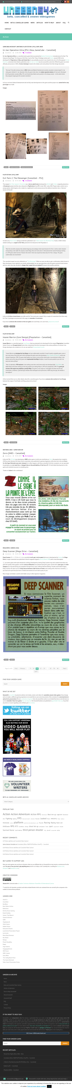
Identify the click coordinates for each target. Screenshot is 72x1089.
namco (62, 818)
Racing (47, 822)
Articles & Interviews (9, 988)
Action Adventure (20, 814)
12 (40, 668)
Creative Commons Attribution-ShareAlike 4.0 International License (36, 883)
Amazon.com (60, 866)
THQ (45, 830)
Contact (8, 29)
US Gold (13, 459)
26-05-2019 (18, 554)
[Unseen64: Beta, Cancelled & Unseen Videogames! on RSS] (68, 2)
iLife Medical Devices (8, 847)
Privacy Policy (7, 1008)
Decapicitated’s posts (38, 347)
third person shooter (33, 829)
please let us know (53, 321)
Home (7, 23)
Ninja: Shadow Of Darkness (53, 355)
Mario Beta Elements (8, 935)
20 (50, 668)
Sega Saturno (6, 946)
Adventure (44, 814)
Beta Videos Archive (8, 906)
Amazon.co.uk (14, 868)
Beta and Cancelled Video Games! (19, 841)
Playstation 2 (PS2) (29, 47)
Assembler (5, 902)
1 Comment (28, 53)
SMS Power (6, 951)
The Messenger (31, 261)
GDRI (4, 920)
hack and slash (26, 818)
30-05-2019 (18, 340)
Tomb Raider (59, 364)
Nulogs (5, 940)
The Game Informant (8, 960)
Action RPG (36, 814)
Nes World (5, 937)
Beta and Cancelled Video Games (12, 985)
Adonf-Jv (5, 899)
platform (18, 822)
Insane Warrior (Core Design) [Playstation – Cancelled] (27, 337)
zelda (58, 830)
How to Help (49, 23)
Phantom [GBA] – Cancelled (11, 1070)
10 (33, 668)
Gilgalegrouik (6, 922)
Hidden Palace (6, 926)
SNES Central (6, 953)
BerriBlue (5, 904)
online (11, 823)
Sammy (60, 557)
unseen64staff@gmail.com (12, 1)
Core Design (26, 343)
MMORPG (54, 819)
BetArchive (5, 908)
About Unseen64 (8, 995)
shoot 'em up (33, 826)
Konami (37, 819)
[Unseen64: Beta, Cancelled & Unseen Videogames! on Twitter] (63, 2)
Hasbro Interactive (15, 167)
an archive (12, 695)
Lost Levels (6, 933)
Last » (36, 671)
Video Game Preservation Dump (11, 962)
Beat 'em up (52, 814)
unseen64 (53, 830)
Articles (39, 23)
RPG (12, 826)
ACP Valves (6, 841)
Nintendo (20, 47)
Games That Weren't (8, 915)
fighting (15, 819)
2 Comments (28, 181)
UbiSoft (48, 184)
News (33, 23)
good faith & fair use (57, 701)
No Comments (29, 340)
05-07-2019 (18, 181)
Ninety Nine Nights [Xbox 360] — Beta (14, 1054)
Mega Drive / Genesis (9, 548)
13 (44, 668)
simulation (42, 826)
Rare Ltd (59, 823)
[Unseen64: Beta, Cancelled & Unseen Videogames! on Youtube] (65, 2)
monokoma (8, 53)
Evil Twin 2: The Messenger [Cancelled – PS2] (23, 178)
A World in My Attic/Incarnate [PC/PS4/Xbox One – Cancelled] (20, 1062)
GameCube (6, 47)
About (58, 23)
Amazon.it (5, 868)
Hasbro (52, 58)
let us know (32, 703)
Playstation (7, 334)
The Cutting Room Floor (9, 958)
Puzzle (41, 823)
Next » (65, 668)
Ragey (4, 944)
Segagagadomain (7, 949)
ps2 (37, 823)
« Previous (22, 668)
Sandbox (21, 826)
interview (33, 818)
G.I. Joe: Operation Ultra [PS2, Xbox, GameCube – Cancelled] (29, 50)
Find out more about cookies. (36, 1086)
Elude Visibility (6, 913)
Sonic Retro (6, 955)
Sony (37, 47)
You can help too (26, 701)
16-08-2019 (18, 53)
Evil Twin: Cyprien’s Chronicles (17, 184)
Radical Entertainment (47, 56)
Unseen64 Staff (8, 998)
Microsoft (12, 47)
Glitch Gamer (6, 924)
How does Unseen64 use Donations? (39, 1026)
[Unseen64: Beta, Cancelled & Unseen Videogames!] (31, 12)
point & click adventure (30, 823)
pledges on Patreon (45, 1028)
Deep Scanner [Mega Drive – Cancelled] (20, 551)
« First (15, 668)
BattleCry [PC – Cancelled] (11, 1066)
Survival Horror (8, 830)
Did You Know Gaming (9, 911)
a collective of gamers (27, 699)
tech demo (18, 830)
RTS (16, 826)
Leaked (43, 818)
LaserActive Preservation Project (11, 931)
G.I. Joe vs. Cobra (34, 62)
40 (57, 668)
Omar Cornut (13, 241)
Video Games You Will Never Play (45, 241)
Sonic (46, 826)
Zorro (50, 459)
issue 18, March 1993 (44, 559)
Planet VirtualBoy (7, 942)
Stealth (61, 826)
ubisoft (48, 830)
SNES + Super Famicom (16, 450)
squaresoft (56, 826)
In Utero (55, 184)
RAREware (6, 826)
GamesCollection (7, 917)
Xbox (41, 47)
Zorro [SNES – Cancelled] (14, 453)
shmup (26, 826)
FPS (19, 818)
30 (54, 668)
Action (6, 167)
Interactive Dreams (8, 928)
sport (51, 826)
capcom (59, 814)
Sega (17, 548)
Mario (48, 818)
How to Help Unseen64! (10, 991)
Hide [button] (49, 1086)
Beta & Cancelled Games (19, 23)
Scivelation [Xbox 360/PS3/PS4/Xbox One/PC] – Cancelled (33, 844)
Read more (65, 167)
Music (59, 818)
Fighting (9, 818)
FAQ (64, 23)
